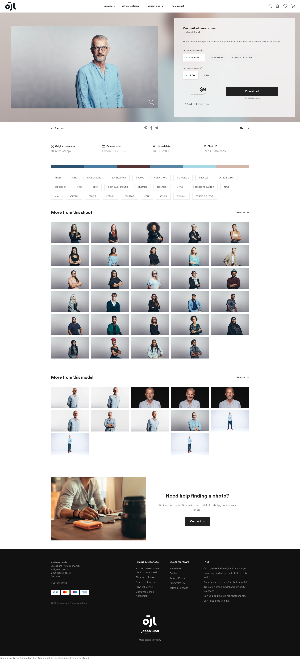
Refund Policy (177, 578)
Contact (174, 573)
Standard (195, 57)
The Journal (177, 6)
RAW (206, 75)
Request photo (154, 6)
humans (142, 187)
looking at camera (203, 187)
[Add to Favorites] (87, 223)
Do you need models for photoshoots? (225, 582)
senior (163, 196)
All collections (130, 6)
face (79, 187)
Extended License (146, 582)
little (180, 187)
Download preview (252, 98)
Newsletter (176, 568)
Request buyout (242, 57)
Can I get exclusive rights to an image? (225, 568)
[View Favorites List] (285, 5)
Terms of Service (179, 587)
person (110, 196)
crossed (204, 178)
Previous (59, 128)
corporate (183, 178)
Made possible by (150, 640)
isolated (162, 187)
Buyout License (144, 587)
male (226, 187)
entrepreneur (226, 178)
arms (74, 178)
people (92, 196)
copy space (160, 178)
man (57, 196)
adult (58, 178)
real (146, 196)
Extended (217, 57)
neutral (74, 196)
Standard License (145, 577)
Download (252, 91)
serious (181, 196)
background (94, 178)
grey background (118, 187)
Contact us (197, 521)
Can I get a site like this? (216, 600)
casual (140, 178)
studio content (204, 196)
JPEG (192, 75)
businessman (119, 178)
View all (241, 212)
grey (95, 187)
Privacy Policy (177, 583)
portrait (129, 196)
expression (61, 187)
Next (243, 128)
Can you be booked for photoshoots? (224, 595)
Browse (108, 6)
